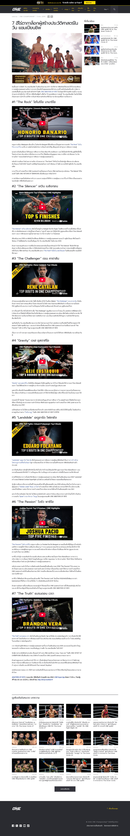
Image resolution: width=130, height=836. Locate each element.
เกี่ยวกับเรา (80, 9)
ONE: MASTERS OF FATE (49, 92)
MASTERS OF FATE (18, 677)
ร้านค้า (95, 9)
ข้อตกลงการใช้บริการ (111, 826)
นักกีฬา (48, 9)
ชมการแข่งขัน (56, 9)
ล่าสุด (66, 9)
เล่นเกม (73, 9)
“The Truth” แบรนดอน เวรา (21, 636)
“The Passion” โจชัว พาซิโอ (21, 544)
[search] (114, 9)
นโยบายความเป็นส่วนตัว (94, 826)
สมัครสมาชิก (26, 9)
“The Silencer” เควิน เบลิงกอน (22, 229)
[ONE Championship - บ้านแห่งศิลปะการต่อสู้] (16, 9)
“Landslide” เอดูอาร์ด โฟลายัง (22, 460)
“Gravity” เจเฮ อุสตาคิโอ (20, 383)
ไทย (105, 9)
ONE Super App (60, 677)
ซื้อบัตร (88, 9)
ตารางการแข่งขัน (36, 9)
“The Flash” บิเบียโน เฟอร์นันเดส (54, 251)
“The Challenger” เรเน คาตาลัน (66, 301)
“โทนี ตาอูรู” (29, 412)
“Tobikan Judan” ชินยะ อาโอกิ (29, 487)
